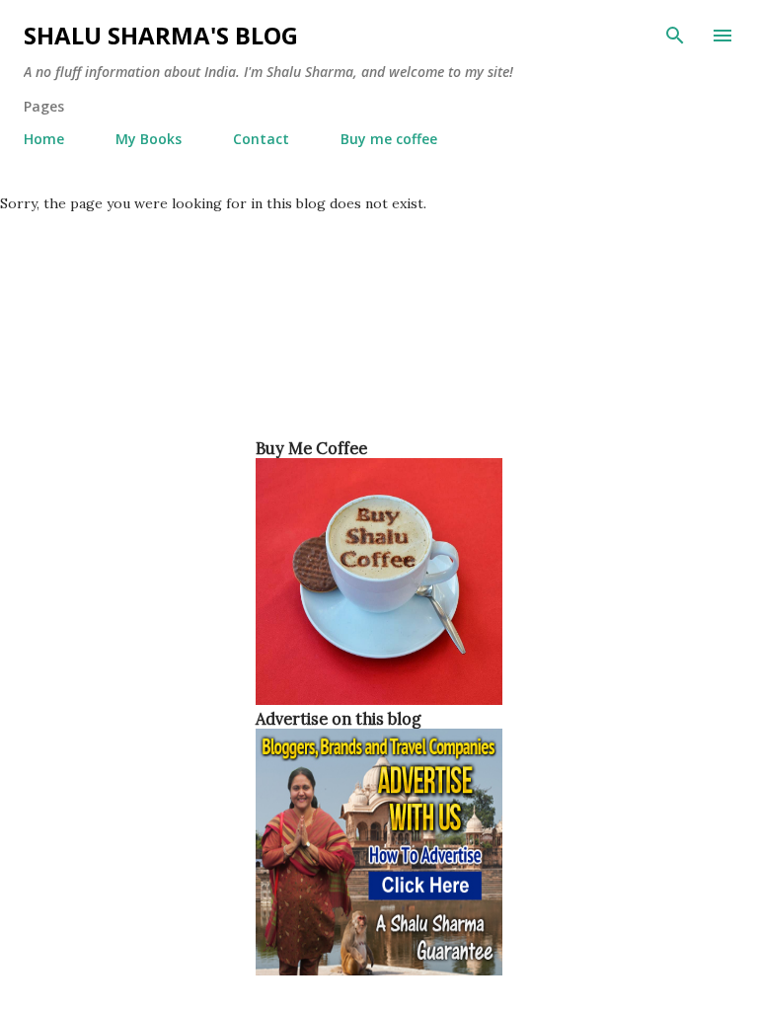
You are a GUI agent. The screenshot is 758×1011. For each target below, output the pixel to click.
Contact (261, 138)
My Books (148, 138)
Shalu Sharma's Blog (161, 35)
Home (44, 138)
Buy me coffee (389, 138)
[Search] (675, 35)
